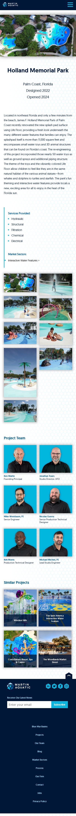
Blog (39, 751)
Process (39, 768)
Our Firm (39, 776)
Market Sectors (39, 759)
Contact (40, 784)
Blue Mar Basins (39, 726)
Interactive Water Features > (23, 260)
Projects (40, 734)
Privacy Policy (39, 801)
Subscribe (59, 704)
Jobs (39, 793)
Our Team (39, 743)
